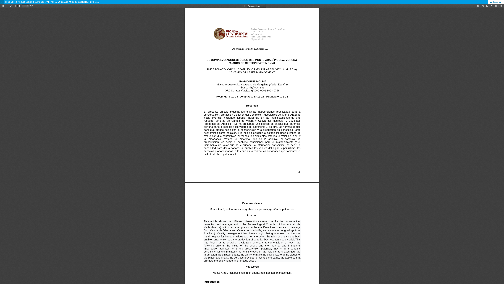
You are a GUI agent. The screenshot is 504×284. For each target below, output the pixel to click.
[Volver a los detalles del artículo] (2, 2)
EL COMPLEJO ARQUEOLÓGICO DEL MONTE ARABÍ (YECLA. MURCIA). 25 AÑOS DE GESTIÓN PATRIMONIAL (52, 2)
